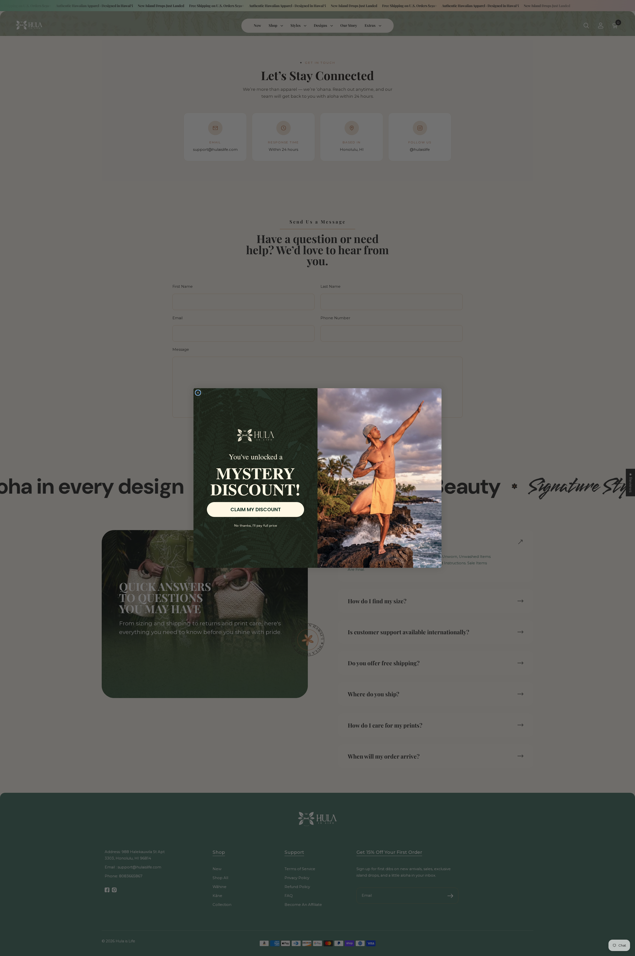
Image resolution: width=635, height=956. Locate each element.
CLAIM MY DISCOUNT (255, 509)
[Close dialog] (197, 392)
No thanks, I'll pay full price (255, 525)
